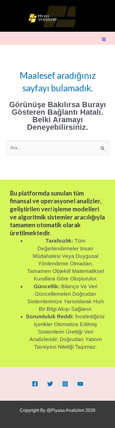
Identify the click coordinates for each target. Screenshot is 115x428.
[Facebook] (35, 384)
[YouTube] (80, 384)
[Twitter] (50, 384)
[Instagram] (65, 384)
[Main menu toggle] (103, 39)
